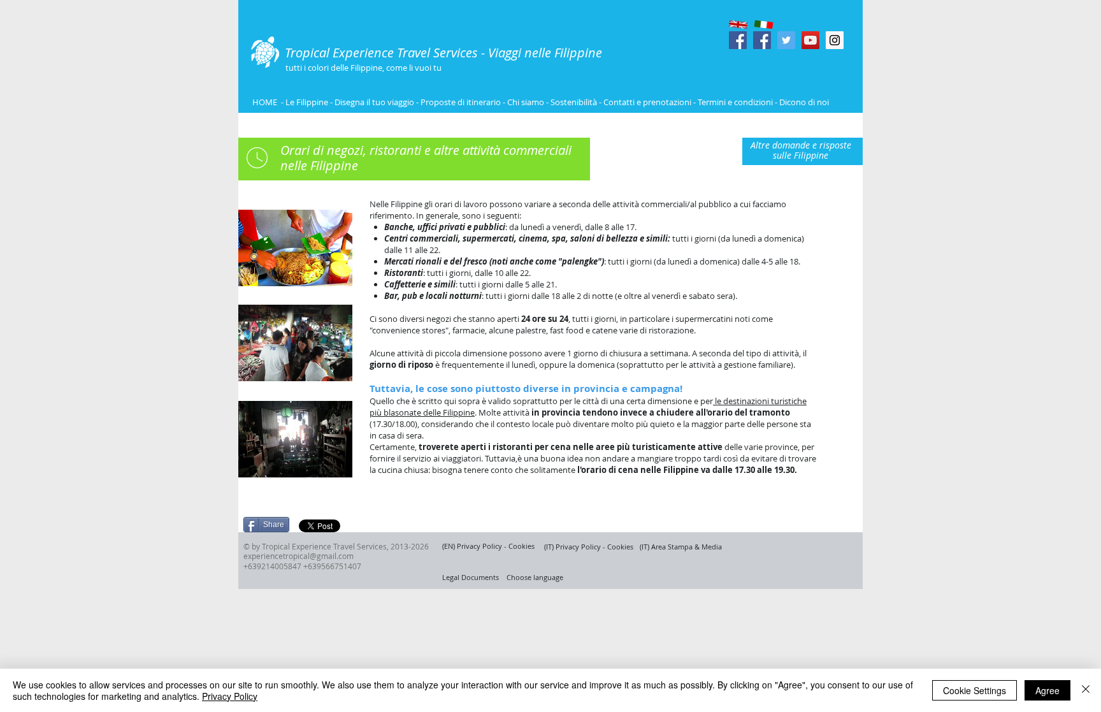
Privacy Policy (229, 696)
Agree (1047, 690)
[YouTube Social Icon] (810, 40)
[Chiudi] (1085, 690)
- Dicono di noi (802, 102)
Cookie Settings (974, 690)
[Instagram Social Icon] (835, 40)
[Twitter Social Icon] (786, 40)
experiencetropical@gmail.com (298, 556)
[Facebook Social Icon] (738, 40)
